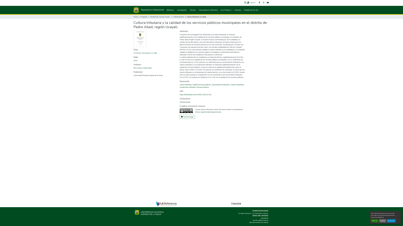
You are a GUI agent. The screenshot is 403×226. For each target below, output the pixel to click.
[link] (155, 53)
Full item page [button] (188, 117)
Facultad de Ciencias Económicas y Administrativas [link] (160, 17)
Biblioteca (170, 10)
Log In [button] (252, 2)
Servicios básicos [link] (202, 87)
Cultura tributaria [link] (186, 85)
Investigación (182, 10)
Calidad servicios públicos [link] (201, 85)
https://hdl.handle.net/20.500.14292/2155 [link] (195, 94)
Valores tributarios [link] (237, 85)
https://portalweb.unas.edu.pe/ (258, 222)
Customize (391, 221)
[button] (245, 2)
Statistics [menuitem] (237, 10)
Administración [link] (178, 17)
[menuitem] (259, 3)
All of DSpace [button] (225, 10)
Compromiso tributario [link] (188, 87)
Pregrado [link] (144, 17)
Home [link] (135, 17)
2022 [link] (135, 60)
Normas (193, 10)
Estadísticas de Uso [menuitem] (251, 10)
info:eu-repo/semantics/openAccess (208, 112)
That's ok (374, 221)
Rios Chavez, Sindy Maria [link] (142, 68)
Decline (382, 221)
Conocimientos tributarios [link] (221, 85)
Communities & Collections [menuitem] (208, 10)
